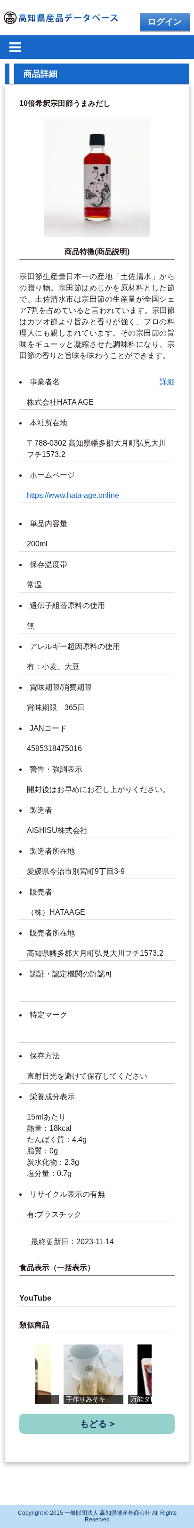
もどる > (97, 1424)
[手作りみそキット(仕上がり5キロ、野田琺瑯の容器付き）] (93, 1374)
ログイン (165, 21)
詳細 (167, 382)
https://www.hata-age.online (73, 495)
